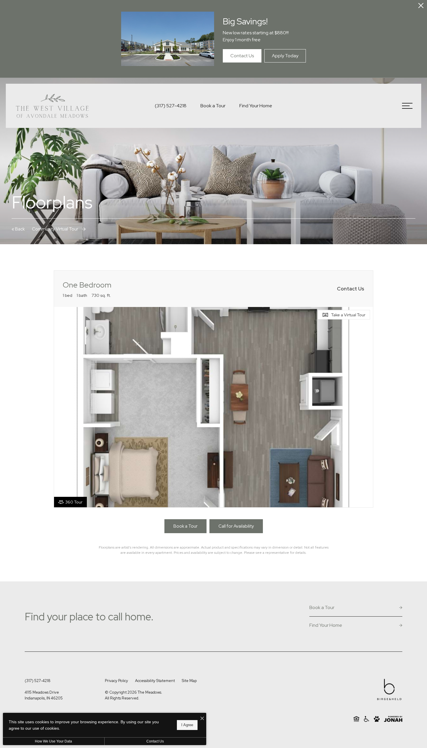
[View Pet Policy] (377, 719)
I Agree (187, 725)
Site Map (189, 680)
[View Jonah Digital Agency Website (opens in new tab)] (393, 719)
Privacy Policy (116, 680)
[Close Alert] (421, 6)
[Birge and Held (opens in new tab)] (389, 690)
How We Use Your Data (53, 741)
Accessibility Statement (155, 680)
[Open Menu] (407, 106)
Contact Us (155, 741)
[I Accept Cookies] (202, 718)
